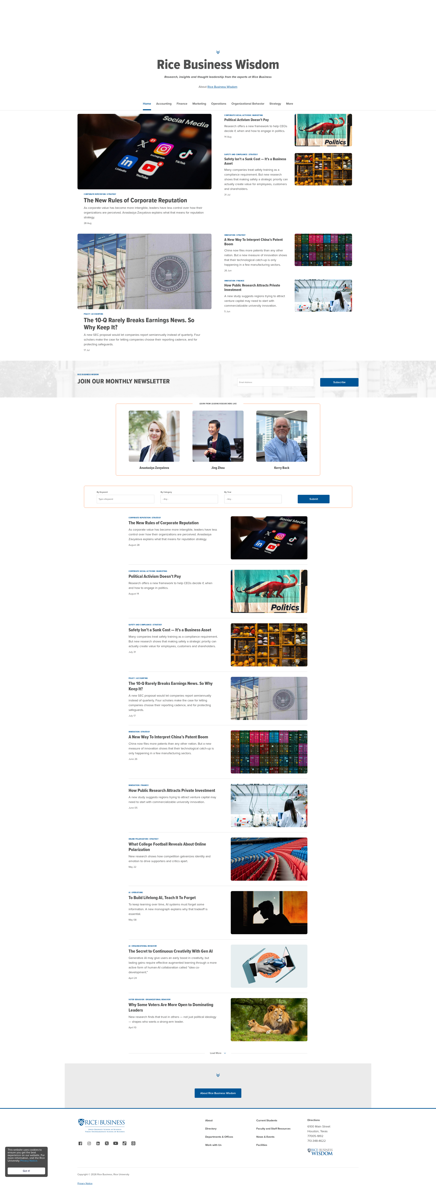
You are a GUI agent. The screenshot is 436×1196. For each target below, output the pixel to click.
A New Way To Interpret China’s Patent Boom (253, 242)
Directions (313, 1120)
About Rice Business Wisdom (218, 1093)
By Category (166, 492)
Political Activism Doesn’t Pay (246, 120)
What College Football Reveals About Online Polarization (167, 847)
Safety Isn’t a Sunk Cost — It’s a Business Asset (255, 161)
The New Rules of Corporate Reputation (135, 200)
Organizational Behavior (247, 103)
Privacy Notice (84, 1183)
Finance (182, 103)
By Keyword (102, 492)
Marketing (199, 103)
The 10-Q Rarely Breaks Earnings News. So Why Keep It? (139, 323)
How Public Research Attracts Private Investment (252, 287)
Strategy (275, 103)
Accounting (164, 103)
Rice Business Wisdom (222, 87)
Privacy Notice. (29, 1161)
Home (147, 103)
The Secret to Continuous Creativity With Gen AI (171, 951)
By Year (227, 492)
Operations (218, 103)
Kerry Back (281, 467)
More (289, 103)
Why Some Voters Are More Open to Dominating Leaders (171, 1007)
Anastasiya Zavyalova (154, 467)
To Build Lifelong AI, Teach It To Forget (162, 897)
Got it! (26, 1171)
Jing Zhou (218, 467)
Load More (215, 1053)
